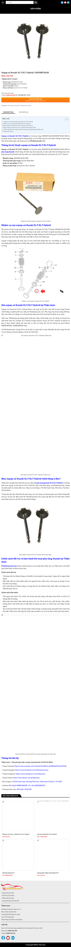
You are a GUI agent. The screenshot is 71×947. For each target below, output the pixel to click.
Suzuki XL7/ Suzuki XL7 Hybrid (23, 105)
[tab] (8, 112)
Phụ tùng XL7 (11, 105)
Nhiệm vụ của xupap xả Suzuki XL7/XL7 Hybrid (17, 123)
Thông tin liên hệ (8, 131)
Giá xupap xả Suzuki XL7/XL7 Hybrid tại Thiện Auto (18, 125)
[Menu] (2, 2)
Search (35, 2)
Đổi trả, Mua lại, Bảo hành (8, 912)
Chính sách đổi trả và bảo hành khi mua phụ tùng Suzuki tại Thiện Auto (24, 129)
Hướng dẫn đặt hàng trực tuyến (10, 914)
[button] (66, 119)
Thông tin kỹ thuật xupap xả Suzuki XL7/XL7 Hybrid (18, 121)
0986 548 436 (10, 95)
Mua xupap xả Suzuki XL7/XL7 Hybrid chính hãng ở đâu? (20, 127)
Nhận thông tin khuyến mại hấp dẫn (11, 919)
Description (8, 112)
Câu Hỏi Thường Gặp (7, 917)
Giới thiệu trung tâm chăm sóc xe (11, 909)
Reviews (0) (23, 112)
